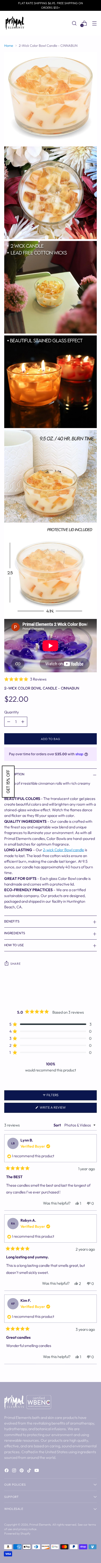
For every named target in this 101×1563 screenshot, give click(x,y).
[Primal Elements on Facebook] (7, 1471)
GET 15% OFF (8, 781)
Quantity (11, 712)
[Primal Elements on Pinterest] (22, 1471)
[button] (50, 679)
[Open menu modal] (94, 23)
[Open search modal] (74, 23)
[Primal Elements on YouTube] (37, 1471)
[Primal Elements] (14, 23)
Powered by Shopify (17, 1533)
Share (15, 963)
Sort (58, 1125)
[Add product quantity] (23, 721)
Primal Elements (40, 1524)
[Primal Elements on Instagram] (14, 1471)
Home (8, 45)
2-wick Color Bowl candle (63, 849)
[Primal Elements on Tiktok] (29, 1471)
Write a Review (60, 1109)
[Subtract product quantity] (8, 721)
